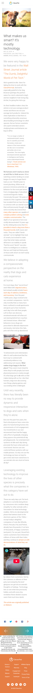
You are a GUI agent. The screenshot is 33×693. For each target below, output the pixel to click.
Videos (7, 670)
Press (25, 671)
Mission (7, 673)
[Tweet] (11, 621)
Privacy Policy (26, 674)
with (27, 540)
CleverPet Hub (9, 88)
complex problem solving (13, 215)
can (26, 542)
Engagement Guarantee (16, 672)
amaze (21, 540)
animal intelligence (11, 55)
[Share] (5, 621)
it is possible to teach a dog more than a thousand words (16, 227)
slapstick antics (21, 288)
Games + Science (7, 666)
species (15, 212)
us (25, 540)
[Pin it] (16, 621)
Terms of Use (26, 677)
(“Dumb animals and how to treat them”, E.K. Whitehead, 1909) (16, 164)
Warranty (16, 667)
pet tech (23, 55)
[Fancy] (22, 621)
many (6, 212)
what (19, 542)
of (16, 542)
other (10, 212)
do (4, 545)
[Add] (28, 621)
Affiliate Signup (25, 664)
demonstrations (9, 542)
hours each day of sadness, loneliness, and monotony (15, 292)
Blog (25, 667)
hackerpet (16, 676)
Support (7, 676)
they (23, 542)
